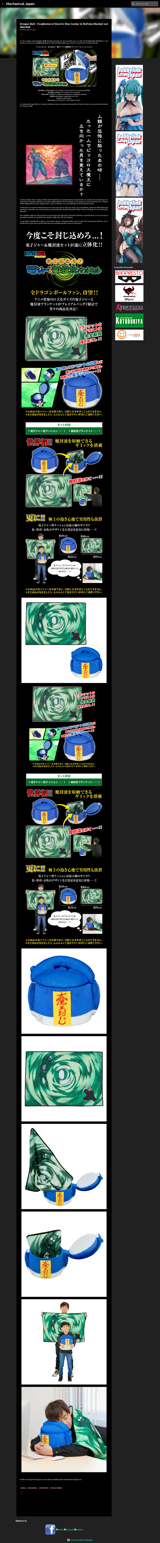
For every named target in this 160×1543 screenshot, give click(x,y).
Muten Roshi (43, 1488)
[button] (21, 34)
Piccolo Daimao (56, 1488)
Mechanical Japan (20, 4)
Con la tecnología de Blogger (81, 1540)
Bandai (23, 1488)
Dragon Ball (32, 1488)
